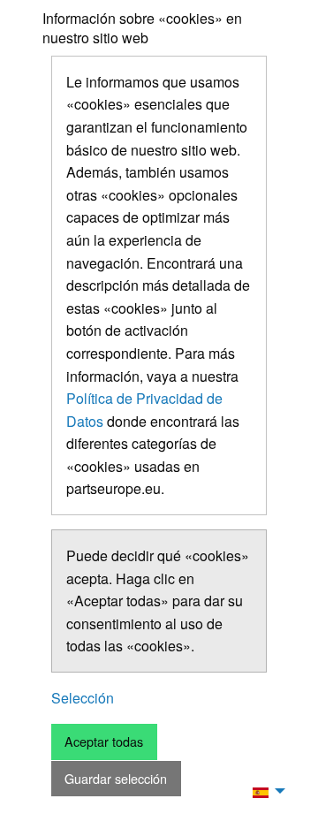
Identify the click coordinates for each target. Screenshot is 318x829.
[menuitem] (264, 791)
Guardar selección (115, 778)
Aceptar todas (103, 741)
